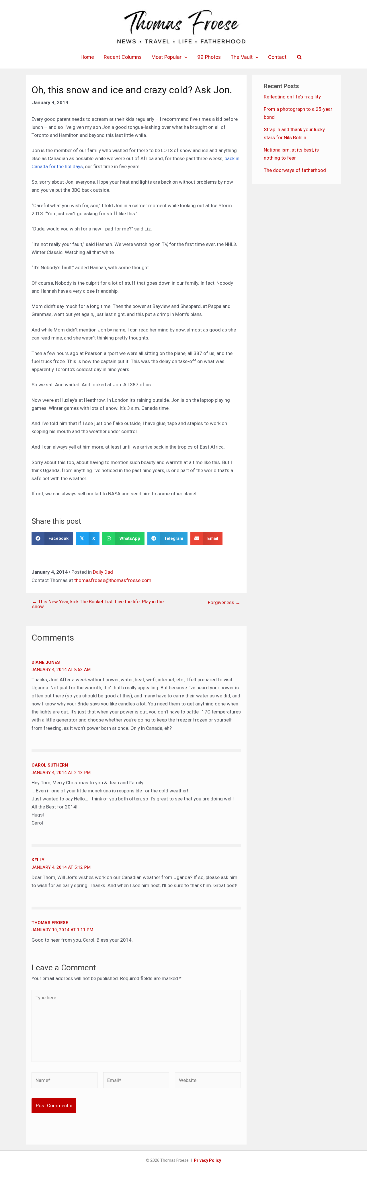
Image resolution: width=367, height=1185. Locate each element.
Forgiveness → (224, 602)
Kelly (38, 859)
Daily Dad (103, 572)
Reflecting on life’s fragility (292, 97)
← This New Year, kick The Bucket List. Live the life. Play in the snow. (98, 604)
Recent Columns (123, 57)
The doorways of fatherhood (295, 170)
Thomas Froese (50, 922)
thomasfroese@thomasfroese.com (112, 580)
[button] (184, 57)
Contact (277, 57)
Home (87, 57)
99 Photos (209, 57)
